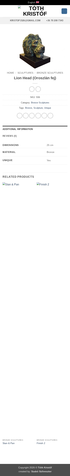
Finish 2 (41, 443)
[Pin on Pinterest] (44, 116)
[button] (5, 11)
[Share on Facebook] (26, 116)
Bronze (28, 108)
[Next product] (31, 89)
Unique (47, 108)
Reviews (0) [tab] (10, 136)
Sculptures (25, 73)
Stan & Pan (9, 443)
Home (10, 73)
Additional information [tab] (18, 129)
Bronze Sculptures (50, 73)
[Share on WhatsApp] (19, 116)
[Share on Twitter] (32, 116)
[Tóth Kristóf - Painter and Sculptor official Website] (35, 11)
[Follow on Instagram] (64, 11)
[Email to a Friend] (38, 116)
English (31, 2)
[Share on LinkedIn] (50, 116)
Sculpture (38, 108)
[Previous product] (38, 89)
